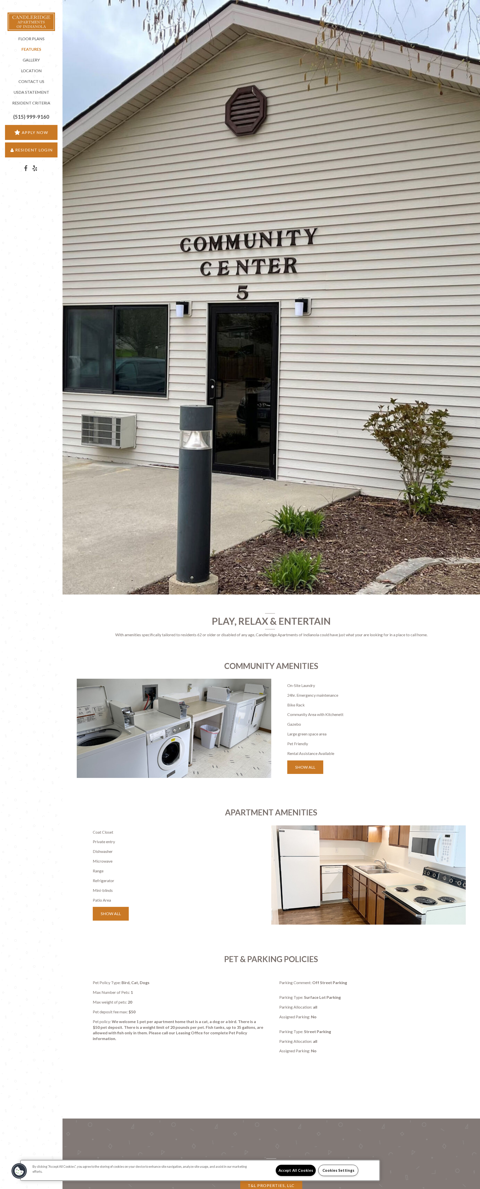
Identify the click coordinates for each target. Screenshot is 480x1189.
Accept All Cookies (295, 1170)
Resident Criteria (31, 102)
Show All (305, 767)
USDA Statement (31, 92)
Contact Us (31, 81)
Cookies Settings (338, 1170)
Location (31, 70)
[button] (31, 117)
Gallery (31, 59)
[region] (200, 1170)
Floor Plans (31, 38)
